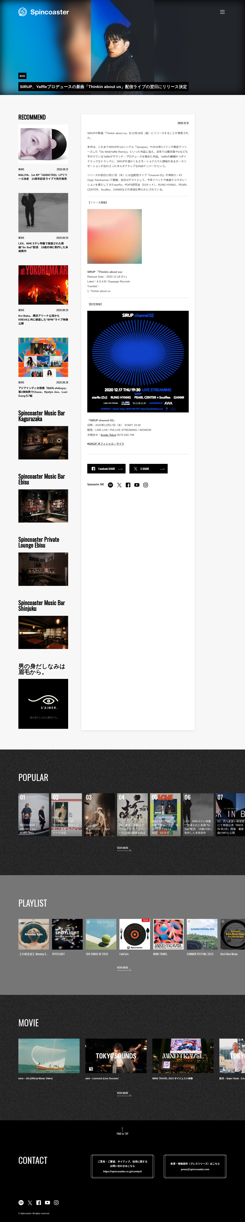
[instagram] (146, 487)
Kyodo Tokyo (108, 434)
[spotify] (110, 487)
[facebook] (128, 487)
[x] (119, 487)
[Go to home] (43, 11)
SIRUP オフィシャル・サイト (106, 443)
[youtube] (137, 487)
